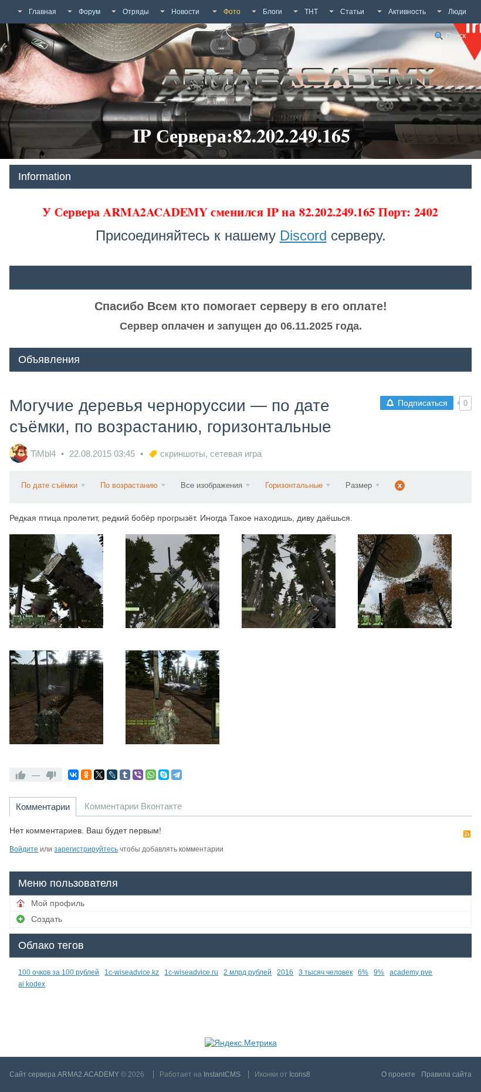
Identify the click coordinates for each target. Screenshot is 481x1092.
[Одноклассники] (86, 774)
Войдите (23, 849)
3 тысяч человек (326, 972)
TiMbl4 (43, 454)
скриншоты (182, 454)
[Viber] (138, 774)
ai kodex (31, 984)
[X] (99, 774)
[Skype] (163, 774)
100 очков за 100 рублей (58, 972)
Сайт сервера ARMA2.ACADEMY (64, 1074)
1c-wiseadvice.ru (191, 972)
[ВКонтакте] (73, 774)
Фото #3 (298, 590)
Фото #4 (414, 590)
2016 (285, 972)
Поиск (456, 36)
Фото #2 (182, 590)
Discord (303, 235)
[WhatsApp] (150, 774)
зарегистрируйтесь (86, 849)
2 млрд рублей (247, 972)
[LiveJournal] (112, 774)
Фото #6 (182, 706)
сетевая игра (236, 454)
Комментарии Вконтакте (133, 806)
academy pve (410, 972)
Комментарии (43, 807)
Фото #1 (66, 590)
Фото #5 (66, 706)
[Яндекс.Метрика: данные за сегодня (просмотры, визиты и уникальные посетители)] (241, 1042)
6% (363, 972)
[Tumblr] (125, 774)
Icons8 (299, 1074)
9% (379, 972)
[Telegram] (176, 774)
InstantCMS (222, 1074)
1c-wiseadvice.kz (131, 972)
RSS (467, 834)
